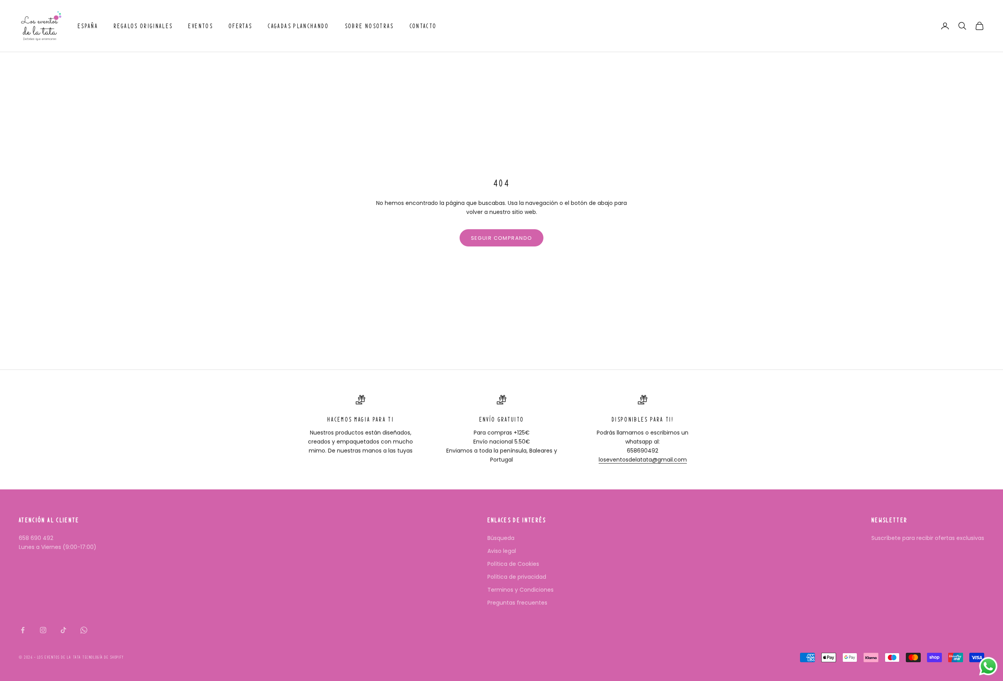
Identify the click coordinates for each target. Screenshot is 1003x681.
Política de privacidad (516, 577)
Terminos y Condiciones (520, 590)
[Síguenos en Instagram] (43, 630)
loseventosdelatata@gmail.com (643, 460)
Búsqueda (500, 538)
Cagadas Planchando (298, 26)
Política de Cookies (513, 564)
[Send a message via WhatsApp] (988, 666)
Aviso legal (501, 551)
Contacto (423, 26)
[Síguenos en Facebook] (23, 630)
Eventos (200, 26)
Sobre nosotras (369, 26)
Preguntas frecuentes (517, 603)
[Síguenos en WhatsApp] (84, 630)
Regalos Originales (143, 26)
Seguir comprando (501, 238)
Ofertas (240, 26)
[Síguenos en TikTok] (63, 630)
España (88, 26)
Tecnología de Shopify (102, 657)
